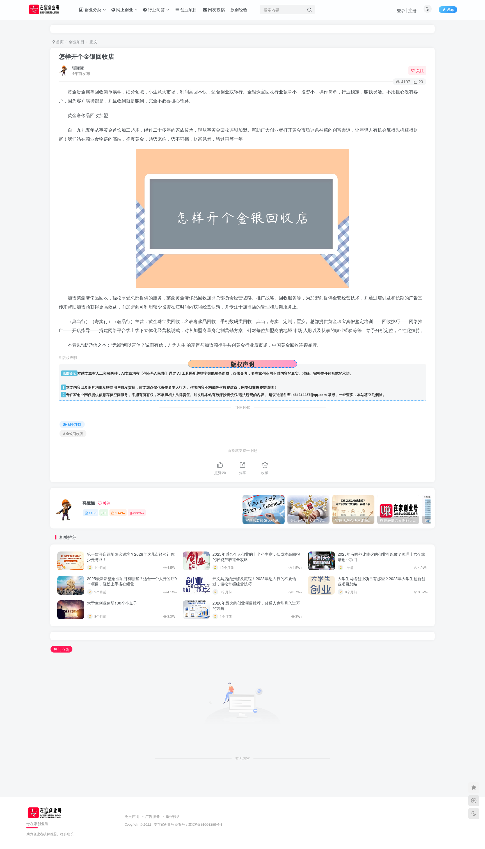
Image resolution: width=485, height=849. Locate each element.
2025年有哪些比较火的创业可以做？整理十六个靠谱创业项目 (381, 556)
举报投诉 (173, 816)
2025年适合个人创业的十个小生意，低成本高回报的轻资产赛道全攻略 (256, 556)
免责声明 (132, 816)
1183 (93, 512)
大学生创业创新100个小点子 (112, 603)
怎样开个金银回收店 (86, 56)
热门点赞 (61, 649)
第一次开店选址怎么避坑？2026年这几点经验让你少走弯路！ (131, 556)
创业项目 (76, 41)
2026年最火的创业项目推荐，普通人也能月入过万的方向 (256, 605)
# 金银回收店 (73, 433)
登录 (401, 10)
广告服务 (152, 816)
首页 (59, 41)
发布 (450, 9)
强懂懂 (78, 67)
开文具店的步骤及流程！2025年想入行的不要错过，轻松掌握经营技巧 (254, 581)
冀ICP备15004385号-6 (205, 824)
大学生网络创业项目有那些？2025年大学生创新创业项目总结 (381, 581)
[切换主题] (473, 813)
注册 (412, 10)
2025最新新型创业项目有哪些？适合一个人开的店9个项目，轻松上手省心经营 (132, 581)
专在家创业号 (164, 824)
